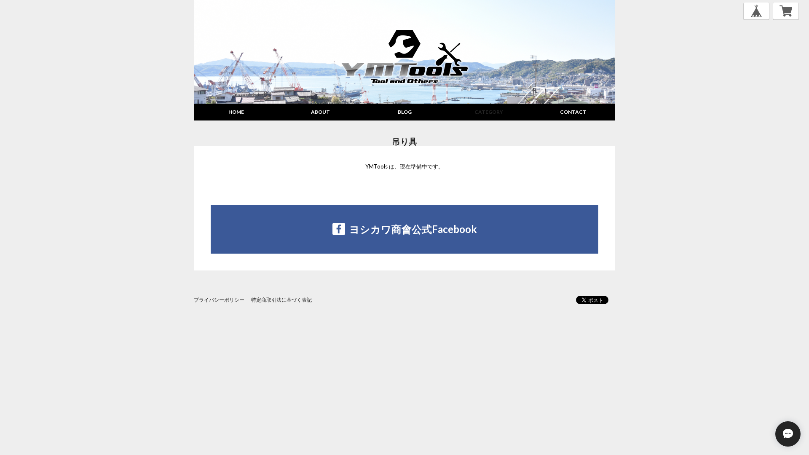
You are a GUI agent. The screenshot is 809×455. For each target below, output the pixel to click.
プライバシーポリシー (219, 300)
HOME (236, 112)
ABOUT (320, 112)
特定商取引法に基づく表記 (281, 300)
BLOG (405, 112)
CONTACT (573, 112)
